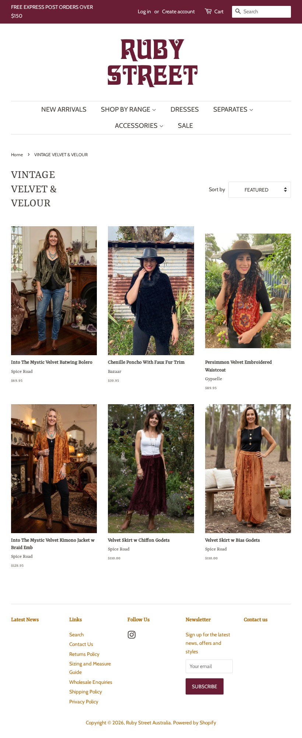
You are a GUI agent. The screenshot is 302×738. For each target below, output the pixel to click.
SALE (185, 126)
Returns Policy (84, 654)
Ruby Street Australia (148, 722)
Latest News (25, 620)
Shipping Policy (85, 692)
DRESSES (185, 109)
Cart (219, 11)
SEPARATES (231, 109)
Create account (178, 11)
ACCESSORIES (137, 126)
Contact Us (81, 644)
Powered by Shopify (194, 722)
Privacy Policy (83, 701)
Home (17, 154)
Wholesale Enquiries (90, 682)
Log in (144, 11)
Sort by (217, 189)
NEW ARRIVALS (64, 109)
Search (76, 634)
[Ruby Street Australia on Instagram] (131, 636)
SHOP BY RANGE (126, 109)
